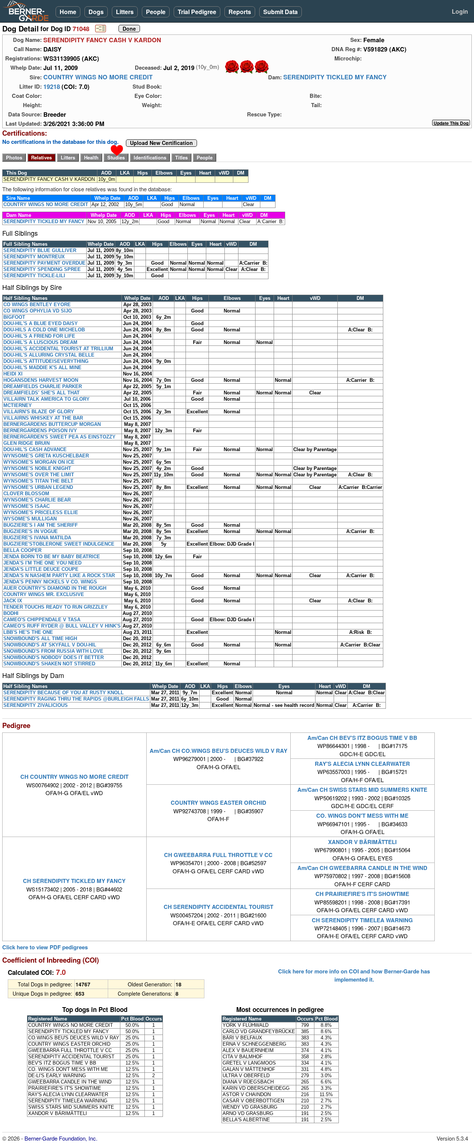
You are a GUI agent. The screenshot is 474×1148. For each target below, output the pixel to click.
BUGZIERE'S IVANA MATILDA (37, 537)
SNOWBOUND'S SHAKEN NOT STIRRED (49, 663)
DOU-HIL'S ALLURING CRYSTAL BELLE (48, 355)
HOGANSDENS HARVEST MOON (40, 380)
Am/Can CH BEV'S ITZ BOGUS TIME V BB (362, 738)
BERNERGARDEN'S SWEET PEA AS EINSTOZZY (59, 437)
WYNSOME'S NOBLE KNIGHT (37, 468)
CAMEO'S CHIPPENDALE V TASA (41, 619)
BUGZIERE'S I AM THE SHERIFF (40, 525)
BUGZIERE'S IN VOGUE (30, 531)
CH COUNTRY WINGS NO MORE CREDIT (74, 776)
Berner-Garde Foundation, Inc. (60, 1138)
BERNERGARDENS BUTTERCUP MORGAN (52, 424)
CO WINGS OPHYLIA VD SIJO (37, 311)
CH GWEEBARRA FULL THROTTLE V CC (218, 855)
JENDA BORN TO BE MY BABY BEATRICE (51, 556)
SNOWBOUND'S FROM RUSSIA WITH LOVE (53, 651)
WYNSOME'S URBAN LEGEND (38, 487)
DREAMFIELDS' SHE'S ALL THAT (41, 393)
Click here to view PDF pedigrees (45, 947)
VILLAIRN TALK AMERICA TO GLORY (46, 399)
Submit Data (280, 11)
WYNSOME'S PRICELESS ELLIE (40, 512)
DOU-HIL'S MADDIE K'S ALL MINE (42, 367)
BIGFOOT (14, 317)
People (156, 11)
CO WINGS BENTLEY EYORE (37, 304)
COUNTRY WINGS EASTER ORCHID (218, 802)
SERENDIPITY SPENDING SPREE (42, 269)
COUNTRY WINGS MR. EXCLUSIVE (43, 594)
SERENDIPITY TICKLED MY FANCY (335, 77)
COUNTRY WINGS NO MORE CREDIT (98, 77)
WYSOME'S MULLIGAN (30, 519)
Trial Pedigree (197, 11)
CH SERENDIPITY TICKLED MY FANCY (74, 881)
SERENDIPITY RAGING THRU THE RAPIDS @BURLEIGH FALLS (76, 699)
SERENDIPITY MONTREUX (34, 256)
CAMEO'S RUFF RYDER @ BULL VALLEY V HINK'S (62, 626)
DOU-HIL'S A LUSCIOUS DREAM (40, 342)
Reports (239, 11)
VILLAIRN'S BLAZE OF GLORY (38, 411)
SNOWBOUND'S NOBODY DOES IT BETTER (53, 657)
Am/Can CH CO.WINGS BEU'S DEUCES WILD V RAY (218, 751)
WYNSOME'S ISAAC (26, 506)
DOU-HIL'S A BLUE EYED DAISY (40, 323)
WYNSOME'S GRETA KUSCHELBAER (46, 456)
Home (68, 11)
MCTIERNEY (17, 405)
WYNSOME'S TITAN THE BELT (38, 481)
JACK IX (12, 600)
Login (460, 11)
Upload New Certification (161, 143)
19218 (51, 86)
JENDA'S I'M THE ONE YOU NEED (42, 563)
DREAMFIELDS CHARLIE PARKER (42, 386)
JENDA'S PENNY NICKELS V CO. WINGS (50, 582)
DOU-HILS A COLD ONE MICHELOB (44, 330)
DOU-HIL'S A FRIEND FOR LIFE (39, 336)
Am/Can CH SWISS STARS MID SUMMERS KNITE (362, 789)
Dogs (96, 11)
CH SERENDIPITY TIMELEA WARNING (362, 920)
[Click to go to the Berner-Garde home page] (28, 10)
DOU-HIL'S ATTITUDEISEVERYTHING (46, 361)
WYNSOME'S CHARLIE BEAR (37, 500)
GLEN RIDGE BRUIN (26, 443)
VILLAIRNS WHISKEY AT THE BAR (43, 418)
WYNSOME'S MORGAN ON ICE (38, 462)
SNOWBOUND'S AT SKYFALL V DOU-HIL (49, 645)
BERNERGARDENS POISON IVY (40, 430)
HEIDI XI (13, 374)
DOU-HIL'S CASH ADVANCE (35, 449)
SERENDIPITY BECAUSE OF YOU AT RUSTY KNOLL (63, 692)
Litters (125, 11)
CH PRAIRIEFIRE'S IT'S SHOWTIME (362, 894)
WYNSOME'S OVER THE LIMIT (38, 474)
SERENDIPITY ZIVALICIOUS (35, 705)
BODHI (11, 613)
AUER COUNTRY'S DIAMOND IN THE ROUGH (54, 588)
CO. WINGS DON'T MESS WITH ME (362, 815)
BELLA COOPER (22, 550)
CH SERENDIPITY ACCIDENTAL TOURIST (218, 907)
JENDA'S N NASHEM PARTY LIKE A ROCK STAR (59, 575)
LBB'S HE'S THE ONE (28, 632)
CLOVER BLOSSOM (26, 493)
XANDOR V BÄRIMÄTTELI (362, 842)
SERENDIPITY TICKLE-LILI (34, 275)
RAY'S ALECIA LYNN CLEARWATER (362, 764)
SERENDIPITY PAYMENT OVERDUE (44, 263)
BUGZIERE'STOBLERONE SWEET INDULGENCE (58, 544)
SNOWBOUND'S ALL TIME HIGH (40, 638)
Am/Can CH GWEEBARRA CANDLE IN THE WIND (362, 868)
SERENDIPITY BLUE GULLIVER (39, 250)
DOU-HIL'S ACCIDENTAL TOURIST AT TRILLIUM (58, 348)
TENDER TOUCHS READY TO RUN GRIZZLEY (55, 607)
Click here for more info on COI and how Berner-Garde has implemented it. (354, 975)
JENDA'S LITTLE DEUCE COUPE (41, 569)
